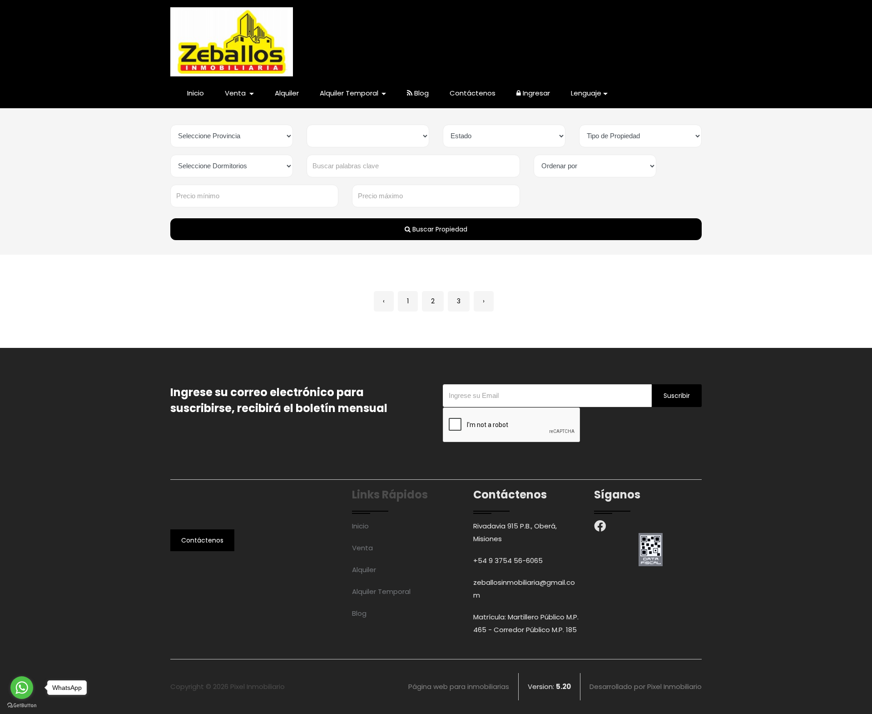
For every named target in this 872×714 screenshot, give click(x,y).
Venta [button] (236, 93)
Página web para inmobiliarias (458, 686)
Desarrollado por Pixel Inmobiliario (646, 686)
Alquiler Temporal (381, 591)
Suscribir (677, 395)
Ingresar (535, 93)
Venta (362, 548)
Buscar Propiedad (439, 229)
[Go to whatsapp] (21, 687)
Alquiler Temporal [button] (350, 93)
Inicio (195, 93)
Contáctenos (472, 93)
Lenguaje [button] (586, 93)
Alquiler (287, 93)
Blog (420, 93)
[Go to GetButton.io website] (21, 705)
